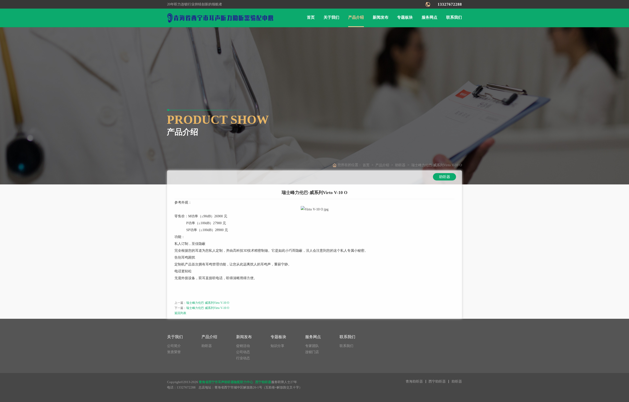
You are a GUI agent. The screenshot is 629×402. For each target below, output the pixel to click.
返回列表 (180, 313)
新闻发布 (380, 17)
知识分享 (277, 346)
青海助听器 (414, 381)
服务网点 (429, 17)
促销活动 (243, 346)
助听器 (400, 165)
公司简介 (174, 346)
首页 (311, 17)
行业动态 (243, 358)
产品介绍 (356, 17)
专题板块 (405, 17)
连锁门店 (312, 352)
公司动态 (243, 352)
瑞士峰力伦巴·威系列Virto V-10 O (207, 303)
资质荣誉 (174, 352)
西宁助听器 (437, 381)
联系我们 (454, 17)
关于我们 (331, 17)
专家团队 (312, 346)
